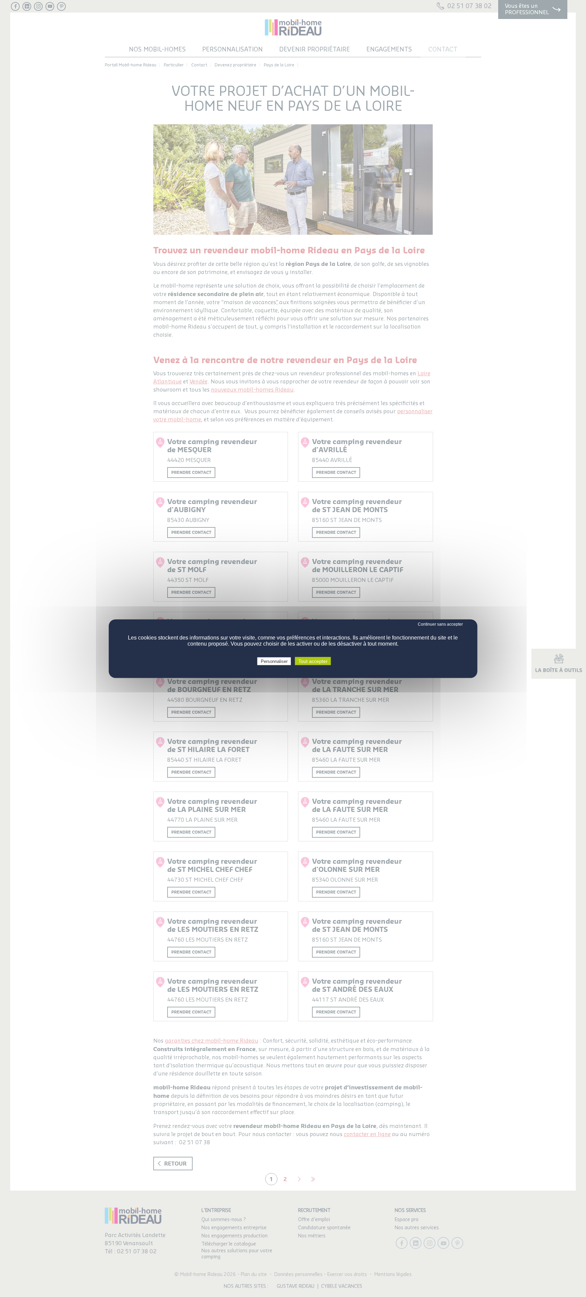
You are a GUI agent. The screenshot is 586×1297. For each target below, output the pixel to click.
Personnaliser (274, 661)
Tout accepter (313, 661)
